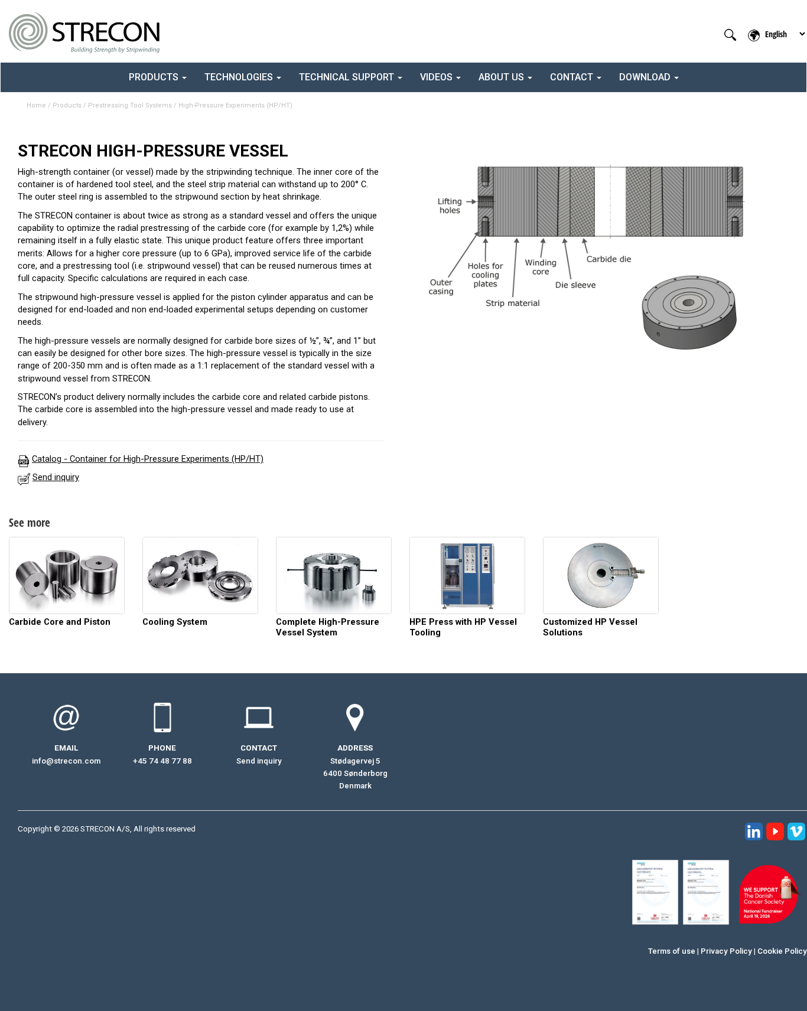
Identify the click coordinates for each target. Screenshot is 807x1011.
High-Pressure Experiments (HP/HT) (235, 105)
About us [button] (502, 77)
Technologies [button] (239, 77)
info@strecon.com (66, 760)
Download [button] (646, 77)
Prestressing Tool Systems (130, 105)
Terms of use (671, 951)
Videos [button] (437, 77)
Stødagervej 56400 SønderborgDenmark (355, 773)
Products (67, 105)
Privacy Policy (726, 951)
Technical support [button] (347, 77)
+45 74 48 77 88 (162, 760)
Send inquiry (259, 760)
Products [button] (155, 77)
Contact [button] (573, 77)
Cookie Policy (782, 951)
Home (36, 105)
